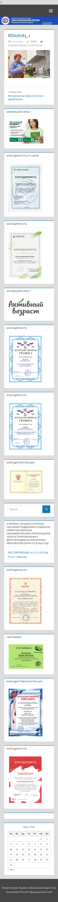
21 (35, 854)
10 (11, 849)
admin (33, 41)
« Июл (11, 869)
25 (17, 859)
